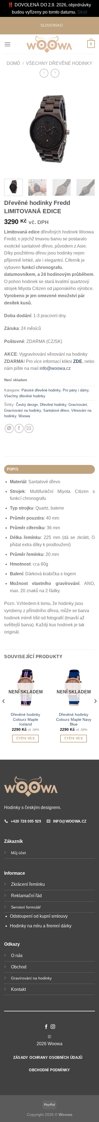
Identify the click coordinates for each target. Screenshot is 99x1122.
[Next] (95, 712)
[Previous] (4, 712)
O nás (17, 955)
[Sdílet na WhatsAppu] (9, 428)
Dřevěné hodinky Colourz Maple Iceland (25, 719)
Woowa (24, 416)
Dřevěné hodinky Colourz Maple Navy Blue (73, 719)
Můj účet (18, 853)
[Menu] (7, 44)
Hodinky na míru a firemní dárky (41, 925)
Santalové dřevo (56, 410)
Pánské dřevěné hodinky (41, 390)
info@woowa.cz (55, 368)
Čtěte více (25, 738)
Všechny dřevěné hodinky (59, 63)
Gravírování (77, 405)
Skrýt (82, 12)
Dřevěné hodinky (53, 405)
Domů (13, 63)
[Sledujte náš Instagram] (53, 1026)
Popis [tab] (12, 469)
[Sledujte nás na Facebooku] (46, 1026)
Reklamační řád (26, 895)
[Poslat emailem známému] (29, 428)
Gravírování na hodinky (22, 410)
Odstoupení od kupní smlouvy (39, 916)
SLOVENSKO (51, 25)
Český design (27, 405)
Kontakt (18, 989)
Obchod (18, 967)
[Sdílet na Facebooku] (19, 428)
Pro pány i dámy (76, 390)
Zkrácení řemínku (28, 884)
